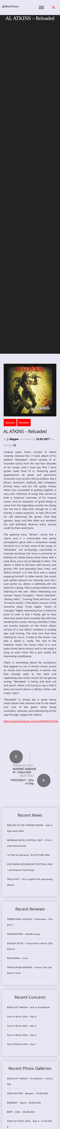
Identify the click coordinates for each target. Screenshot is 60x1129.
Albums (10, 422)
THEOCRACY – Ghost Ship (22, 781)
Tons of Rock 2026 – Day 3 (21, 1025)
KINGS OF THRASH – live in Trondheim (28, 1007)
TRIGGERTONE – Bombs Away (23, 933)
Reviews (24, 422)
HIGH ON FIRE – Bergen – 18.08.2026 (27, 1093)
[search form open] (53, 7)
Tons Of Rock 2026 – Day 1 (22, 1044)
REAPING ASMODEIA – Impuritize (24, 770)
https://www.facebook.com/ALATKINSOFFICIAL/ (32, 721)
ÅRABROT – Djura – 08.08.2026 (24, 1102)
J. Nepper (13, 439)
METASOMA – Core (17, 958)
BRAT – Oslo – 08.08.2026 (21, 1111)
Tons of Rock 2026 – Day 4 (21, 1016)
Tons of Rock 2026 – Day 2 (21, 1034)
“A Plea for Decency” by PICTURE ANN (28, 854)
